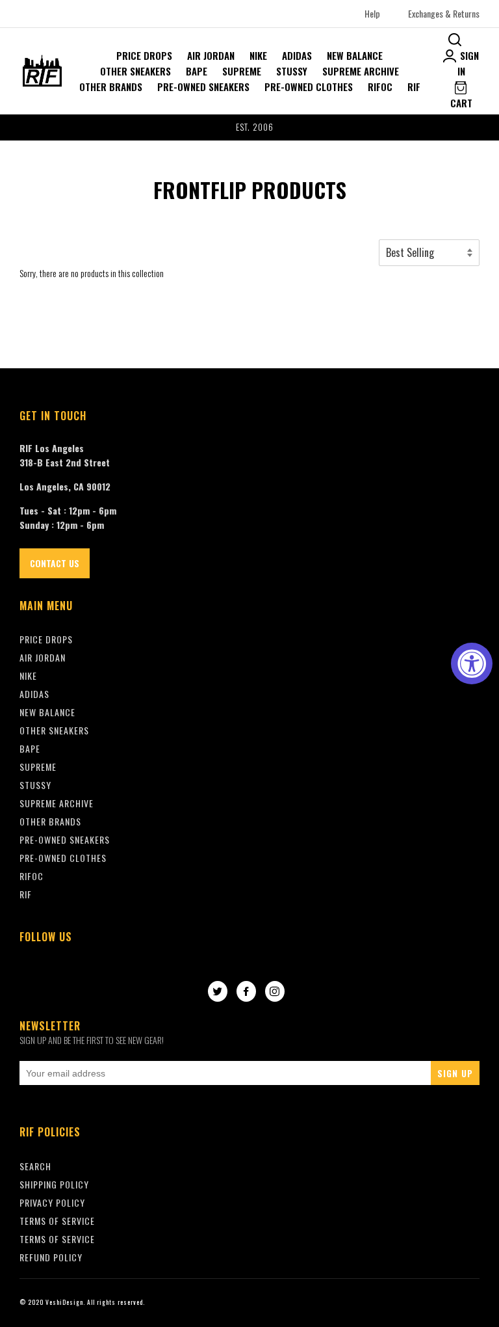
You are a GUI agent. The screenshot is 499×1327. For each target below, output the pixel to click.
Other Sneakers (135, 71)
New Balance (355, 55)
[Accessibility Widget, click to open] (472, 663)
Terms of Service (57, 1239)
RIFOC (380, 86)
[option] (249, 127)
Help (372, 13)
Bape (196, 71)
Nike (258, 55)
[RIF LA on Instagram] (274, 992)
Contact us (54, 563)
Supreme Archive (360, 71)
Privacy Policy (52, 1202)
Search (35, 1166)
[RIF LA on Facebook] (246, 992)
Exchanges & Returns (444, 13)
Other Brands (110, 86)
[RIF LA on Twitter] (217, 992)
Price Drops (144, 55)
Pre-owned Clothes (308, 86)
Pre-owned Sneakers (203, 86)
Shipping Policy (54, 1184)
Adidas (297, 55)
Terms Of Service (57, 1220)
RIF (413, 86)
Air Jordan (211, 55)
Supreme (241, 71)
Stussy (291, 71)
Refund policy (51, 1257)
